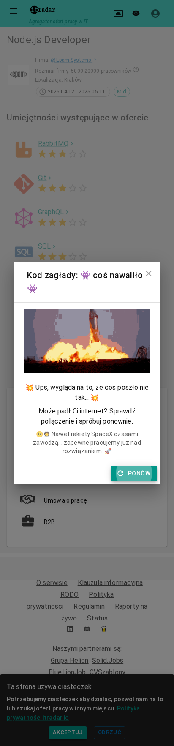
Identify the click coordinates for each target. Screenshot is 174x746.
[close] (148, 273)
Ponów (139, 473)
